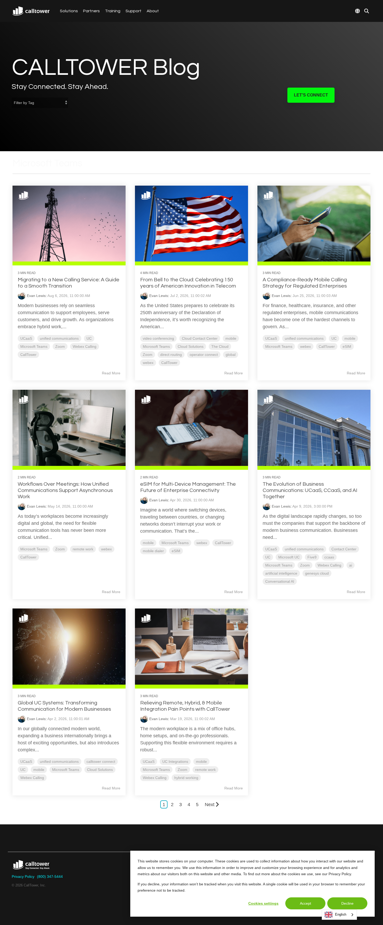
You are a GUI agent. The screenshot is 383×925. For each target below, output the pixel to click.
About (153, 11)
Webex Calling (84, 346)
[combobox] (339, 915)
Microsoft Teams (33, 346)
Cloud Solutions (190, 346)
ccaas (329, 557)
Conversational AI (279, 581)
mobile (230, 338)
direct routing (171, 354)
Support (133, 11)
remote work (83, 549)
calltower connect (101, 761)
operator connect (204, 354)
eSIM (347, 346)
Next (209, 804)
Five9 (312, 557)
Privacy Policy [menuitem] (23, 876)
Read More (111, 373)
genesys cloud (317, 573)
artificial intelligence (281, 573)
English (340, 914)
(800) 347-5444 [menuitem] (50, 876)
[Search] (366, 11)
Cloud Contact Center (200, 338)
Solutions (69, 11)
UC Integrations (175, 761)
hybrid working (186, 778)
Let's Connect (311, 95)
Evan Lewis (36, 296)
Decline (347, 903)
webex (148, 363)
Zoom (60, 346)
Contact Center (343, 549)
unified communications (59, 338)
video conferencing (158, 338)
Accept (305, 903)
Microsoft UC (289, 557)
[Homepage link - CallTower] (31, 868)
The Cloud (219, 346)
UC (89, 338)
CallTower (28, 354)
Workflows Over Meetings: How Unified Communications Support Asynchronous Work (65, 490)
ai (350, 565)
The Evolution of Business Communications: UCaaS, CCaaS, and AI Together (310, 490)
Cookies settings (263, 903)
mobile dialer (153, 551)
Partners (91, 11)
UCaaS (26, 338)
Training (112, 11)
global (231, 354)
